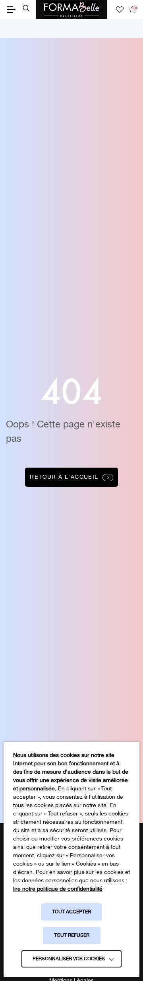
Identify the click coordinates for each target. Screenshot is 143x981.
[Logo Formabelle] (71, 9)
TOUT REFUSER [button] (71, 935)
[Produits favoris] (120, 9)
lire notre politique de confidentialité (57, 889)
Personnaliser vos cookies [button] (69, 959)
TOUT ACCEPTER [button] (71, 912)
